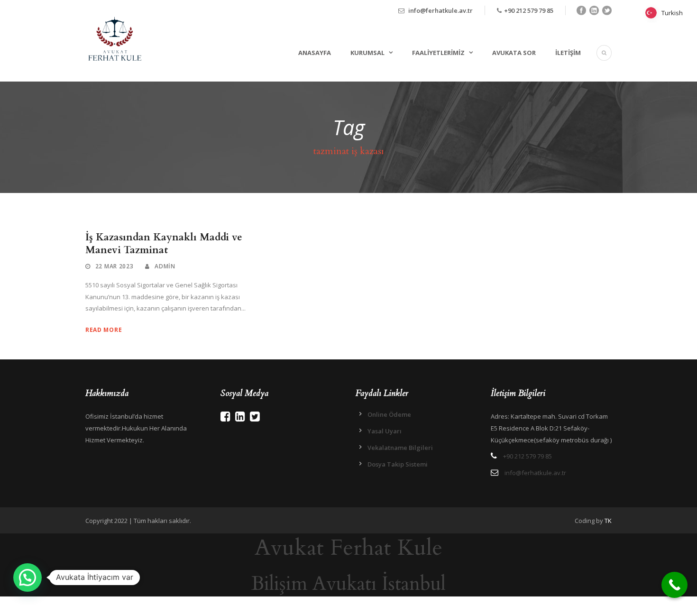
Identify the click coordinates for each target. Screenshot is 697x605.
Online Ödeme (389, 414)
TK (608, 520)
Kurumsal (367, 52)
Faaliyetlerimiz (438, 52)
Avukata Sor (514, 52)
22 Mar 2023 (114, 266)
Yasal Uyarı (384, 431)
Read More (103, 330)
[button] (27, 577)
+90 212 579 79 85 (528, 10)
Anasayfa (314, 52)
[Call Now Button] (674, 585)
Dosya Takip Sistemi (397, 464)
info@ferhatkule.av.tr (440, 10)
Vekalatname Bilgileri (400, 447)
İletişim (568, 52)
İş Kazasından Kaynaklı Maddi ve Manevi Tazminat (163, 243)
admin (165, 266)
